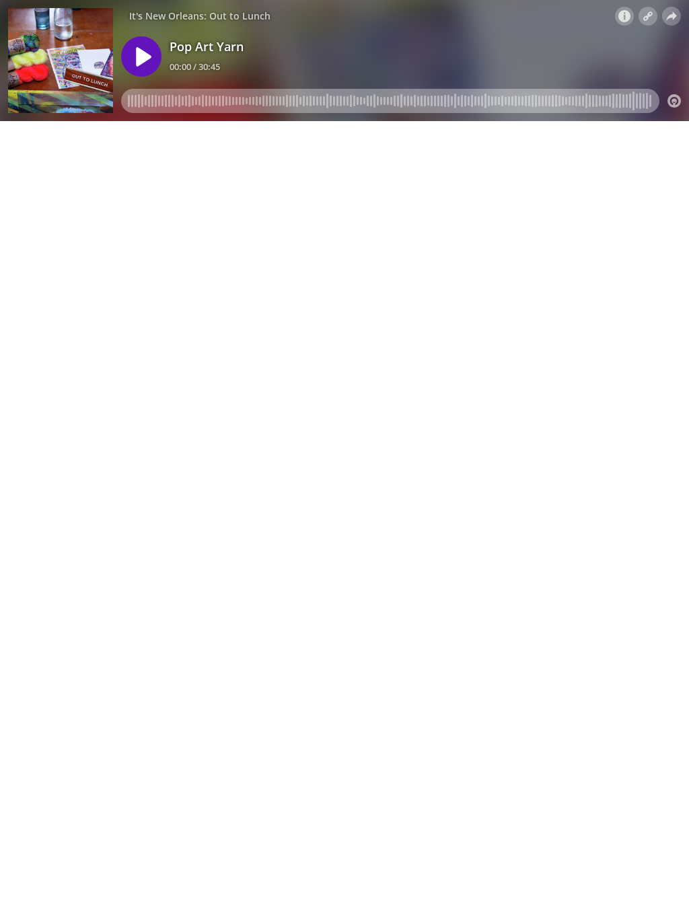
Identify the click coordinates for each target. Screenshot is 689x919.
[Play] (141, 56)
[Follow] (648, 16)
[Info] (624, 16)
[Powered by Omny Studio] (674, 101)
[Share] (671, 16)
